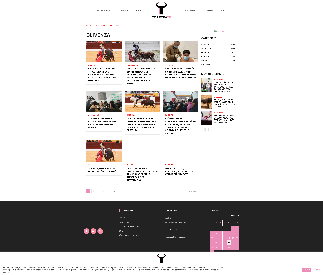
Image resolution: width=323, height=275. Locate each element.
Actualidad (93, 115)
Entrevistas (132, 65)
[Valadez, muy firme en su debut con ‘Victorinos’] (104, 151)
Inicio (89, 25)
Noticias (92, 65)
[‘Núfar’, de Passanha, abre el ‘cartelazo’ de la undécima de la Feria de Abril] (206, 102)
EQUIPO (168, 217)
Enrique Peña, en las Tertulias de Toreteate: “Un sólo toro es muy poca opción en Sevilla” (223, 87)
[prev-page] (203, 129)
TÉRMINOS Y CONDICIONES (130, 235)
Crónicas (131, 115)
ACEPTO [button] (306, 270)
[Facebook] (86, 231)
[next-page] (114, 191)
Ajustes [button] (316, 270)
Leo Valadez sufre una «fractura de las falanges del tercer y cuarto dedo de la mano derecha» (102, 74)
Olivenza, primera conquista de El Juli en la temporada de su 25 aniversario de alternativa (142, 174)
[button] (247, 9)
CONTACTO (123, 217)
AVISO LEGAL (124, 222)
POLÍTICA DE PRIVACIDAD (129, 226)
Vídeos (130, 165)
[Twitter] (100, 231)
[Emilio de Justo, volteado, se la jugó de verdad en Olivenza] (180, 151)
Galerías (169, 115)
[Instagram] (93, 231)
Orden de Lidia (219, 97)
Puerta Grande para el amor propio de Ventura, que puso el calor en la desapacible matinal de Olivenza (141, 124)
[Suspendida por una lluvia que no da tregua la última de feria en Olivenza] (104, 101)
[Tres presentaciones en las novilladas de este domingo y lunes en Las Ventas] (206, 118)
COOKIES (123, 231)
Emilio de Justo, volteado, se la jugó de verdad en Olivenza (179, 171)
